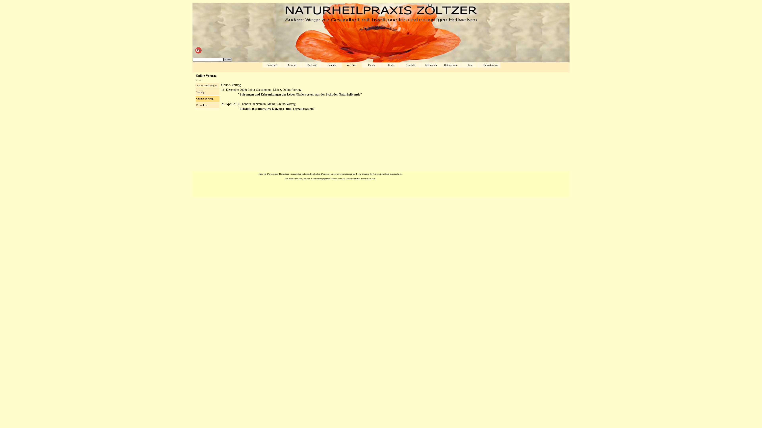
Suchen (227, 59)
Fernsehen (201, 105)
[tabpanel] (394, 99)
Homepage (272, 64)
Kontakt (411, 64)
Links (391, 64)
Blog (470, 64)
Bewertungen (490, 64)
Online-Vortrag (205, 98)
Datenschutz (450, 64)
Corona (292, 64)
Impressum (431, 64)
